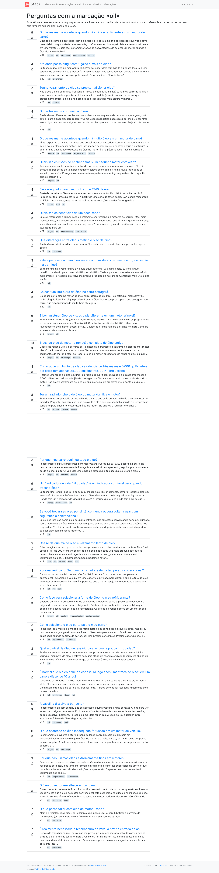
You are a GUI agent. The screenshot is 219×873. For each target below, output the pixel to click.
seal (66, 722)
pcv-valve (56, 847)
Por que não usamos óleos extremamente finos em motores (82, 758)
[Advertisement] (88, 436)
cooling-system (92, 616)
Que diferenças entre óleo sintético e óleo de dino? (76, 240)
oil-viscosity (72, 776)
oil (57, 55)
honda (50, 503)
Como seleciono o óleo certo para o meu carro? (73, 625)
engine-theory (79, 55)
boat (66, 800)
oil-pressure (81, 231)
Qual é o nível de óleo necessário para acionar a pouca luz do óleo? (87, 648)
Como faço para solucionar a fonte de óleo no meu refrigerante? (85, 597)
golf (59, 589)
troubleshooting (76, 616)
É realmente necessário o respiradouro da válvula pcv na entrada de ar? (90, 829)
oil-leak (56, 102)
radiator (55, 409)
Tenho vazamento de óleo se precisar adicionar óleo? (77, 87)
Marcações (110, 4)
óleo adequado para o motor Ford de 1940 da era (74, 189)
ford (58, 204)
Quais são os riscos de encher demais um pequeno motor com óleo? (88, 162)
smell (70, 561)
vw (54, 589)
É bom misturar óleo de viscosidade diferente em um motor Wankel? (87, 315)
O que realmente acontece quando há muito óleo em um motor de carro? (91, 138)
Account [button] (186, 4)
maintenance (61, 503)
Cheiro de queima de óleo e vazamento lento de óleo (77, 543)
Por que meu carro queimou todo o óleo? (68, 459)
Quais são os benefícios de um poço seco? (70, 213)
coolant (64, 616)
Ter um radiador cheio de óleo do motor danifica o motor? (80, 394)
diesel (67, 695)
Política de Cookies (98, 865)
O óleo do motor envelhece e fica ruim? (67, 785)
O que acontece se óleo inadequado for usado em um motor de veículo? (90, 731)
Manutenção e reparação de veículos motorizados (73, 4)
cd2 (77, 561)
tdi (74, 695)
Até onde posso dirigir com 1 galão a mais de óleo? (75, 64)
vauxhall (64, 475)
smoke (74, 475)
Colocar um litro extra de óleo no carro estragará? (75, 292)
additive (76, 358)
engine (50, 55)
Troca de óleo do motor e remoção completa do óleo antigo (81, 342)
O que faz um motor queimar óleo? (64, 111)
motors (74, 409)
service (91, 55)
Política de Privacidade (44, 869)
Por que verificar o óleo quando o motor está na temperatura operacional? (92, 570)
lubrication (57, 251)
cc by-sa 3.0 (163, 865)
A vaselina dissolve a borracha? (62, 703)
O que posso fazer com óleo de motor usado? (72, 809)
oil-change (65, 55)
